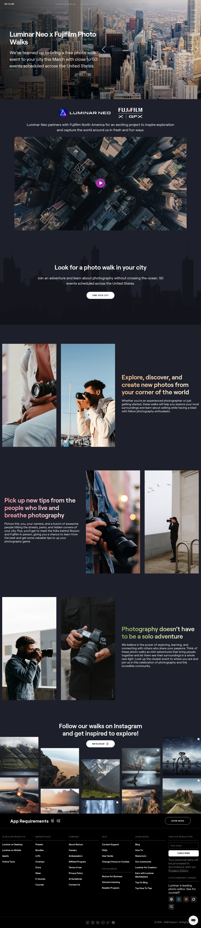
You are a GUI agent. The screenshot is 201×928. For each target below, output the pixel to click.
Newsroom (140, 856)
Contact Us (74, 884)
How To (139, 850)
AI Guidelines (75, 878)
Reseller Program (110, 887)
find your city (100, 295)
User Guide (107, 856)
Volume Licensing (111, 882)
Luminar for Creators (146, 867)
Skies (38, 873)
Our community (143, 861)
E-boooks (40, 878)
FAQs (104, 850)
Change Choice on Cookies (115, 861)
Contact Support (110, 844)
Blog (137, 844)
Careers (73, 850)
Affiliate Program (77, 861)
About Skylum (76, 844)
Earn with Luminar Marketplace (144, 875)
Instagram (98, 744)
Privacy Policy (76, 873)
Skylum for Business (112, 876)
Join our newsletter (180, 837)
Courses (39, 884)
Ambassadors (75, 856)
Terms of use (75, 867)
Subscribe (183, 853)
